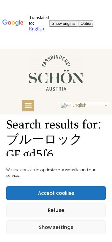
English (78, 105)
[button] (28, 106)
